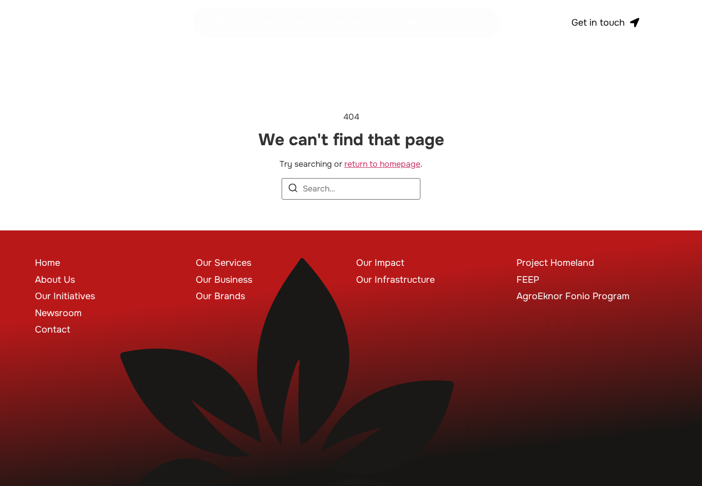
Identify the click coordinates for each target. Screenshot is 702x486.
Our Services (223, 262)
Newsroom (357, 22)
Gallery (411, 22)
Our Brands (220, 296)
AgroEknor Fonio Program (573, 296)
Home (47, 262)
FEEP (527, 279)
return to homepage (382, 164)
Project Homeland (555, 262)
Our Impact (380, 262)
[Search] (293, 190)
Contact (459, 22)
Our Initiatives (288, 22)
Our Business (224, 279)
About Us (55, 279)
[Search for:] (351, 189)
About (229, 22)
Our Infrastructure (395, 279)
